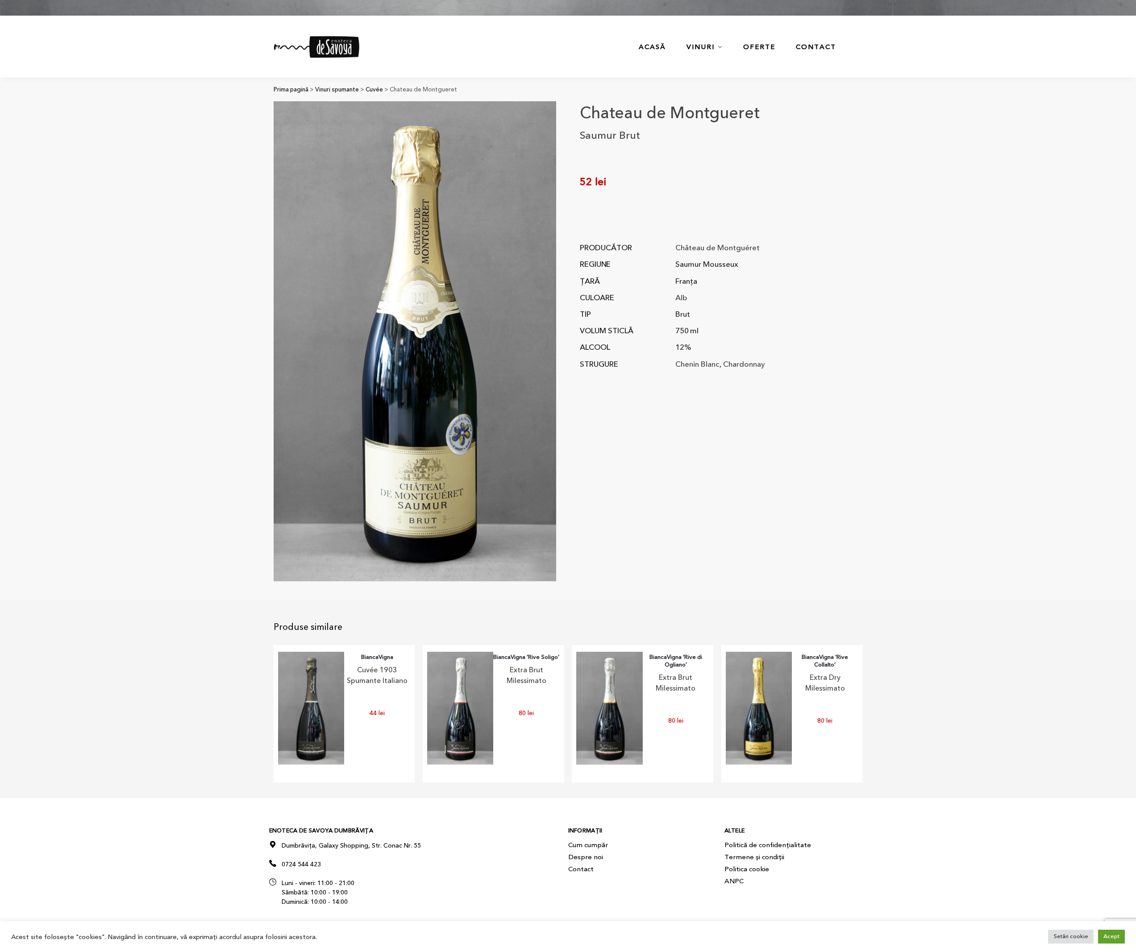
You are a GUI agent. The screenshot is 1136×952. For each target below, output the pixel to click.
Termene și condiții (754, 857)
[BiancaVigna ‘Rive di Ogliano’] (609, 708)
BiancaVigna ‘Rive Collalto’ (825, 661)
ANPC (734, 881)
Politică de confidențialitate (767, 845)
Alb (681, 298)
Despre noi (585, 857)
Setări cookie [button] (1070, 936)
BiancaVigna (377, 657)
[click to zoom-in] (415, 341)
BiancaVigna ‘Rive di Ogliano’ (675, 661)
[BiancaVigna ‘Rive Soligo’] (460, 708)
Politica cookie (746, 869)
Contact (581, 869)
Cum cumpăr (588, 845)
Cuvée (374, 89)
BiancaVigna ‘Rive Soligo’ (526, 657)
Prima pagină (291, 89)
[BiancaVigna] (311, 708)
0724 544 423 (301, 864)
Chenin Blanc (697, 364)
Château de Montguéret (717, 248)
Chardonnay (744, 364)
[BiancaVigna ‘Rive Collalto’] (759, 708)
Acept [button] (1111, 936)
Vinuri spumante (337, 89)
